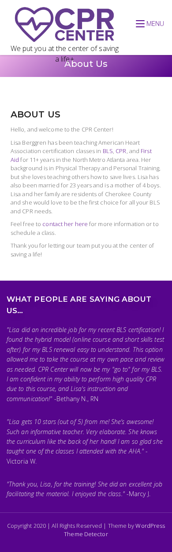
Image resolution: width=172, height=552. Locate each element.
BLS (108, 151)
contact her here (65, 224)
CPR (121, 151)
